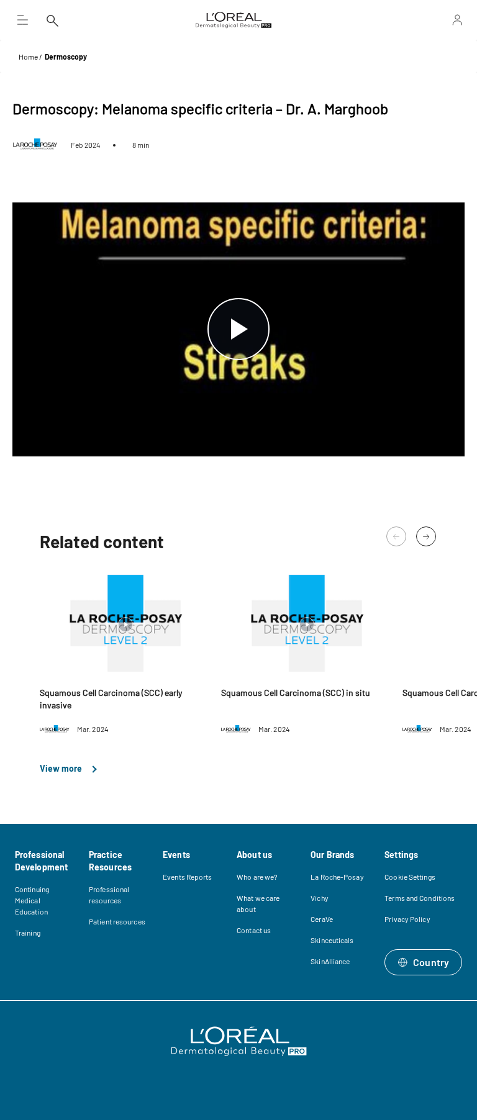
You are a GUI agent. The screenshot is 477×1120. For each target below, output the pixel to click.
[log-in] (424, 19)
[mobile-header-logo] (233, 20)
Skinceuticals (332, 940)
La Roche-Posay (337, 876)
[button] (426, 536)
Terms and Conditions (419, 897)
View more (62, 768)
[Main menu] (22, 19)
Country (431, 962)
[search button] (52, 19)
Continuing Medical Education (32, 900)
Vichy (320, 897)
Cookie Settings (409, 876)
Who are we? (257, 876)
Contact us (254, 930)
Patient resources (117, 921)
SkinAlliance (330, 961)
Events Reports (187, 876)
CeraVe (322, 919)
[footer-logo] (239, 1041)
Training (27, 932)
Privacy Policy (407, 919)
